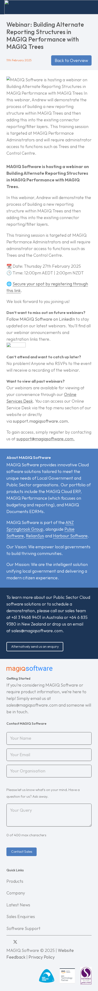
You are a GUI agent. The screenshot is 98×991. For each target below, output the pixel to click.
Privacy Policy (42, 957)
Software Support (23, 928)
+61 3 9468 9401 (26, 617)
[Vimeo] (29, 942)
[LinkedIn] (8, 942)
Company (15, 893)
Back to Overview (71, 60)
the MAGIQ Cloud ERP (59, 491)
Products (14, 881)
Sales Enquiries (20, 916)
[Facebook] (22, 942)
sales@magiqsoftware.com (37, 630)
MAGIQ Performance (26, 498)
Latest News (18, 905)
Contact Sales (21, 851)
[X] (15, 942)
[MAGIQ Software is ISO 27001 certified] (86, 976)
